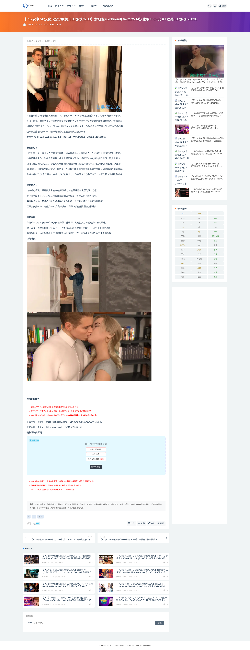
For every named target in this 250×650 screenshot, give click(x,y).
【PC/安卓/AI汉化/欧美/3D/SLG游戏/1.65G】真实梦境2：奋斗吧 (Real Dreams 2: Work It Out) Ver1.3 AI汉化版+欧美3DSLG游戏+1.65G (199, 82)
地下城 (182, 245)
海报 (152, 524)
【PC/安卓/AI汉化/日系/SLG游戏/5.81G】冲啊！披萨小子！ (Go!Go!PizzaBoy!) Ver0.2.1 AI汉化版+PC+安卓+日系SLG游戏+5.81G (142, 558)
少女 (199, 250)
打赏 (132, 524)
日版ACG (83, 6)
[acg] (24, 24)
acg (35, 524)
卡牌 (199, 241)
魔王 (215, 277)
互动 (183, 236)
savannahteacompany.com (125, 645)
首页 (50, 6)
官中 (183, 250)
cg (199, 218)
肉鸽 (215, 268)
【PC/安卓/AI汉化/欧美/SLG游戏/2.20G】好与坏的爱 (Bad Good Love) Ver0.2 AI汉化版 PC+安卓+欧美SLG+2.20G (67, 586)
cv (183, 222)
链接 (162, 524)
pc (34, 517)
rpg (183, 232)
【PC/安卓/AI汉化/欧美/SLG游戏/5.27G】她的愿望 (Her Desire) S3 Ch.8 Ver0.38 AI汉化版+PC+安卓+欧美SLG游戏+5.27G (67, 558)
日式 (199, 254)
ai (28, 517)
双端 (215, 241)
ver (215, 232)
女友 (199, 245)
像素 (199, 236)
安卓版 (31, 24)
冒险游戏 (215, 236)
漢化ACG (71, 6)
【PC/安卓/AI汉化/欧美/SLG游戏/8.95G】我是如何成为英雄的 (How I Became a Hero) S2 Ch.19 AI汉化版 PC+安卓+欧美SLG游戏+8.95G (142, 572)
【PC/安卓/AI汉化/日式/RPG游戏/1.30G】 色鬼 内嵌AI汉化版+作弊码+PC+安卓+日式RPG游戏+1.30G (207, 166)
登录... (30, 623)
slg (199, 232)
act (183, 213)
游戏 (40, 517)
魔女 (183, 277)
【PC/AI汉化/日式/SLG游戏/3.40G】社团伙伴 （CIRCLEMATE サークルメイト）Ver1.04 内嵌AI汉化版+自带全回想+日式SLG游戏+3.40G (67, 572)
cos (215, 218)
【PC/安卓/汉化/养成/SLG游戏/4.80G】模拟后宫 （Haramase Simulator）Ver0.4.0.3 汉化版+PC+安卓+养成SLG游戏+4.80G (140, 586)
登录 (224, 6)
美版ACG (95, 6)
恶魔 (183, 254)
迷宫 (199, 272)
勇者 (183, 241)
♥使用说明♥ (108, 6)
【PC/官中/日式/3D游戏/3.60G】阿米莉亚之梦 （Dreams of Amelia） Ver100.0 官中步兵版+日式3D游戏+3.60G (66, 600)
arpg (182, 218)
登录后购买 (96, 467)
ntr (199, 227)
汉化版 (199, 259)
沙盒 (215, 259)
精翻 (199, 268)
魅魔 (215, 272)
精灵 (183, 268)
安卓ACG (59, 6)
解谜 (183, 272)
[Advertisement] (199, 405)
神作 (215, 263)
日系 (215, 254)
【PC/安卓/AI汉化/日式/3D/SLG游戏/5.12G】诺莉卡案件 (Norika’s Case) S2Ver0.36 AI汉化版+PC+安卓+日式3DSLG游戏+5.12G (141, 600)
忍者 (215, 250)
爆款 (199, 263)
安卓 (215, 245)
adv (199, 213)
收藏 (142, 524)
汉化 (183, 259)
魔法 (199, 277)
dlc (215, 222)
